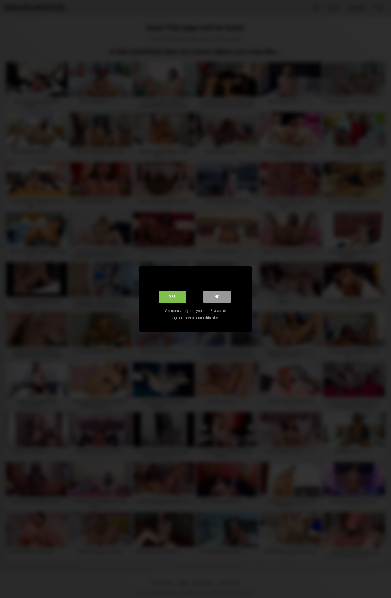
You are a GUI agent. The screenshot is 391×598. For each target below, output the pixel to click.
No (217, 297)
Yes (172, 297)
